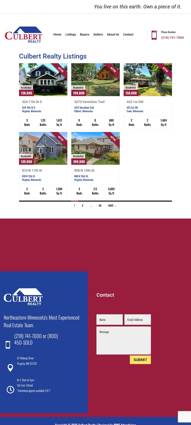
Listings (70, 34)
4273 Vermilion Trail (89, 102)
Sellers (98, 34)
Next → (112, 205)
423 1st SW (135, 102)
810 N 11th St (32, 170)
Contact (128, 34)
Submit (140, 360)
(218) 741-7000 (28, 336)
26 (100, 205)
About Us (113, 34)
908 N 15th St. (84, 170)
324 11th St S (32, 102)
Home (57, 34)
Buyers (84, 34)
